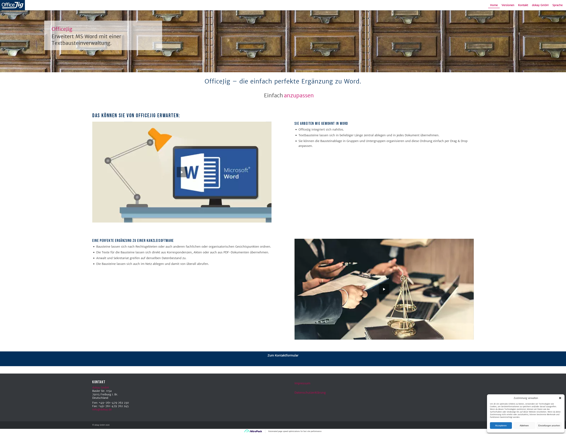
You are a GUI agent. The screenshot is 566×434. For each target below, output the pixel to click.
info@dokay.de (102, 409)
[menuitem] (494, 5)
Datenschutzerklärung (310, 392)
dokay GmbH (100, 387)
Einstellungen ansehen (549, 425)
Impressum (302, 383)
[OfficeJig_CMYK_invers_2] (12, 5)
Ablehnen (524, 425)
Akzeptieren (501, 425)
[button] (560, 398)
